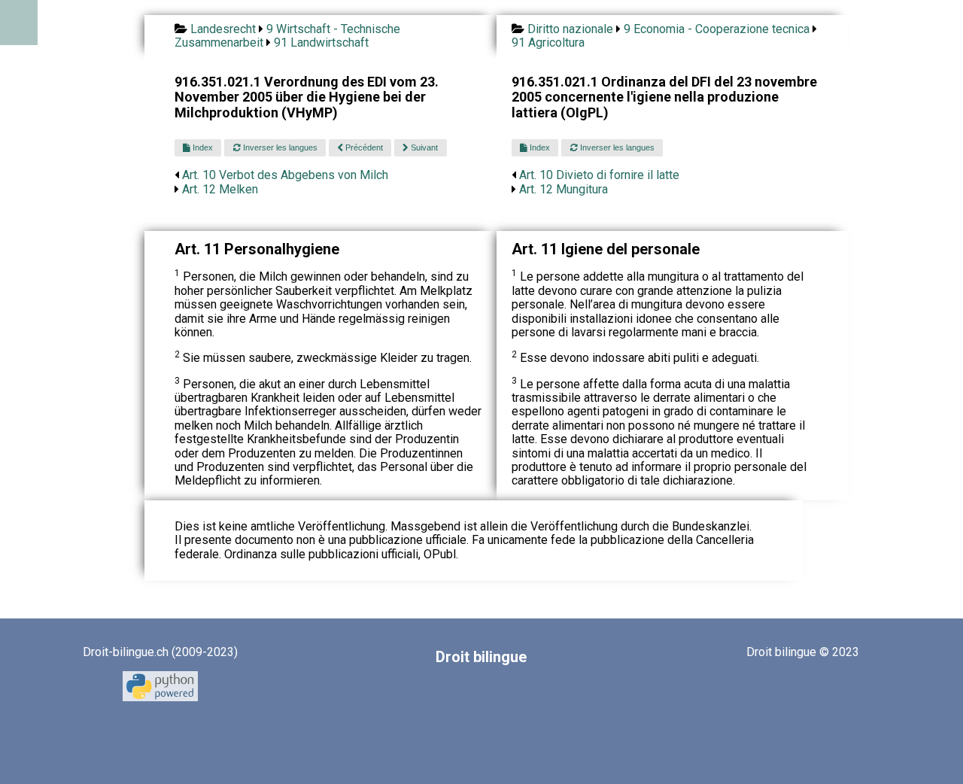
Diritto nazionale (570, 29)
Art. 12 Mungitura (563, 189)
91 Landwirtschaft (321, 42)
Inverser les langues (279, 147)
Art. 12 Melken (220, 189)
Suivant (423, 147)
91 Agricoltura (548, 42)
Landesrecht (223, 29)
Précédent (363, 147)
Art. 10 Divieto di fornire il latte (599, 175)
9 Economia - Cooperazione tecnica (717, 29)
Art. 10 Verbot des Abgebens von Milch (285, 175)
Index (201, 147)
